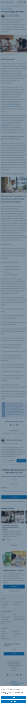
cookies (7, 689)
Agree (13, 697)
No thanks (13, 701)
